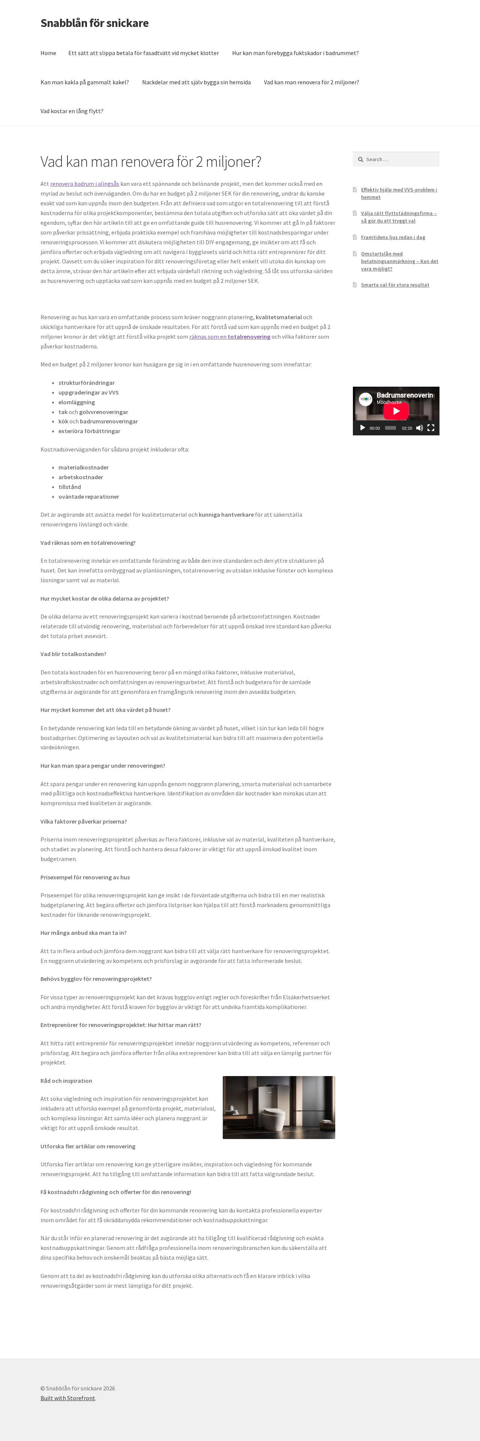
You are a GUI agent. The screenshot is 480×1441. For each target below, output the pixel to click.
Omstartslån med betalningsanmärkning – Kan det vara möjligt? (399, 261)
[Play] (362, 428)
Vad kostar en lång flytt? (72, 111)
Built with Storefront (67, 1398)
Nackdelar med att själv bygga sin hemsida (196, 82)
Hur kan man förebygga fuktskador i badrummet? (295, 53)
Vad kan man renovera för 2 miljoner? (311, 82)
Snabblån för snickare (94, 22)
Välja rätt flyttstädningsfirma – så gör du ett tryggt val (399, 217)
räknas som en (229, 336)
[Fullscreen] (431, 428)
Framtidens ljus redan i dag (393, 237)
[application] (396, 411)
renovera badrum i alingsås (84, 183)
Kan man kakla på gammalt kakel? (84, 82)
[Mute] (419, 428)
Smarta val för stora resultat (395, 284)
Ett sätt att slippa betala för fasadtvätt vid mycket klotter (143, 53)
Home (48, 53)
